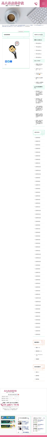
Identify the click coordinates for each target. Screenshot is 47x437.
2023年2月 (37, 290)
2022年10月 (38, 305)
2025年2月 (37, 203)
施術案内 (37, 342)
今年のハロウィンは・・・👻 (39, 69)
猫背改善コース (38, 351)
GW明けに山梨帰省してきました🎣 (39, 83)
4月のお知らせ (38, 57)
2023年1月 (37, 294)
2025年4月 (37, 195)
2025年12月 (38, 166)
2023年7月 (37, 272)
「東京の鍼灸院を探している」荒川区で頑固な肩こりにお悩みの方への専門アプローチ (39, 108)
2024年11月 (38, 214)
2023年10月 (38, 261)
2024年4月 (37, 239)
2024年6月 (37, 232)
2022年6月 (37, 319)
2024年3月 (37, 243)
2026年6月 (37, 144)
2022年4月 (37, 327)
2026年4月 (37, 152)
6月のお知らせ (38, 50)
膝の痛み (37, 379)
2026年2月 (37, 159)
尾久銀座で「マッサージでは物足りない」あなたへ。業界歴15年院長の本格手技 (39, 93)
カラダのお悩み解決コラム (38, 87)
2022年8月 (37, 312)
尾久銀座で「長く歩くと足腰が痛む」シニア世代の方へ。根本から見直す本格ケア (39, 100)
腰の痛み (37, 375)
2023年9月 (37, 265)
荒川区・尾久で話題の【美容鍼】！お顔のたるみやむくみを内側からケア (39, 122)
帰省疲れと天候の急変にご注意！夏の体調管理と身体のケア (39, 115)
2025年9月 (37, 177)
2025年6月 (37, 188)
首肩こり (37, 372)
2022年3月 (37, 330)
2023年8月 (37, 268)
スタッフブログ (37, 60)
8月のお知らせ (38, 43)
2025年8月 (37, 181)
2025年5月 (37, 192)
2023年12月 (38, 254)
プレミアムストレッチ (39, 355)
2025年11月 (38, 170)
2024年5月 (37, 236)
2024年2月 (37, 246)
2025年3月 (37, 199)
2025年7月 (37, 184)
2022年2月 (37, 334)
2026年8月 (37, 137)
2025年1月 (37, 206)
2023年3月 (37, 287)
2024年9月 (37, 221)
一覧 (28, 418)
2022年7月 (37, 316)
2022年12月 (38, 297)
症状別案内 (38, 366)
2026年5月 (37, 148)
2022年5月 (37, 323)
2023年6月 (37, 276)
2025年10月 (38, 174)
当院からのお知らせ (38, 39)
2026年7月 (37, 141)
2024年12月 (38, 210)
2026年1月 (37, 163)
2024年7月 (37, 228)
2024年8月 (37, 225)
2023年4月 (37, 283)
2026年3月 (37, 155)
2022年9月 (37, 308)
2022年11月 (38, 301)
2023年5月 (37, 279)
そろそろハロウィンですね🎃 (39, 74)
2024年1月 (37, 250)
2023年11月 (38, 257)
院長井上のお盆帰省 (39, 78)
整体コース (37, 347)
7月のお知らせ (38, 46)
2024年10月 (38, 217)
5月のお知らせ (38, 53)
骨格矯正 (37, 359)
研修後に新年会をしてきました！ (39, 65)
